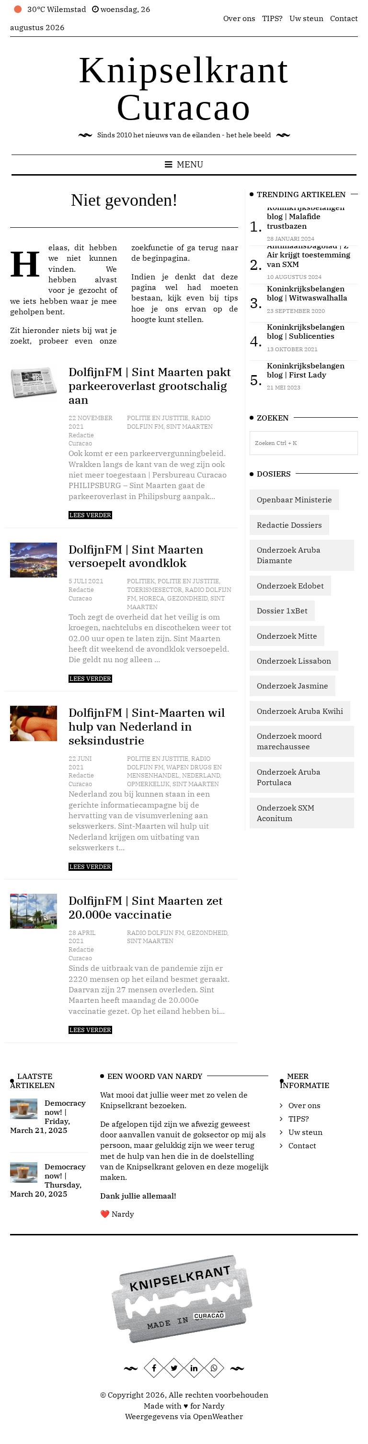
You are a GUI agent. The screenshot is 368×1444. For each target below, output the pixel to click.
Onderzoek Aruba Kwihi (300, 711)
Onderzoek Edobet (290, 585)
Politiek (141, 581)
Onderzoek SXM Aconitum (285, 813)
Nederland (201, 775)
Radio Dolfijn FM (155, 933)
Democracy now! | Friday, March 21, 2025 (48, 1116)
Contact (344, 18)
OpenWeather (218, 1416)
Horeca (151, 598)
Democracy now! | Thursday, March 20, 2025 (48, 1180)
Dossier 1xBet (282, 610)
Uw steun (306, 18)
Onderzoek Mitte (287, 636)
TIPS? (272, 18)
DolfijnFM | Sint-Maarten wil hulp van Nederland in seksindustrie (147, 726)
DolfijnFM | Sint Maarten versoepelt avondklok (136, 556)
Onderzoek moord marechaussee (289, 741)
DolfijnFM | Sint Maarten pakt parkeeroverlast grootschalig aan (150, 385)
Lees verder (90, 515)
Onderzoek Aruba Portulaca (289, 777)
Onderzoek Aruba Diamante (289, 555)
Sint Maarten (189, 426)
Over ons (239, 18)
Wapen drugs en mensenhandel (174, 771)
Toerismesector (154, 590)
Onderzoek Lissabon (294, 661)
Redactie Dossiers (289, 525)
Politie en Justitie (157, 418)
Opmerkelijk (148, 784)
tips (231, 297)
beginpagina (165, 258)
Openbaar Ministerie (294, 499)
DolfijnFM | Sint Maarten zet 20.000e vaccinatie (146, 907)
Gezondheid (187, 598)
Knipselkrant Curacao (184, 88)
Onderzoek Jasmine (292, 685)
